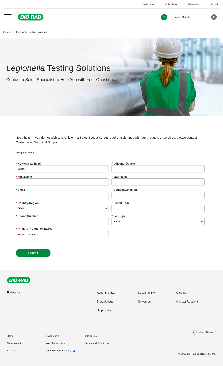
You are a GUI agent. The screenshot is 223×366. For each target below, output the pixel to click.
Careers (181, 292)
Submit (33, 253)
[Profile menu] (199, 17)
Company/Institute (125, 189)
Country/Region (27, 203)
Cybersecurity (14, 343)
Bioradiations (105, 301)
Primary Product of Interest (35, 228)
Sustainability (146, 292)
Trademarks (52, 335)
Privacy (11, 350)
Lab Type (119, 216)
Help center (104, 310)
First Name (24, 176)
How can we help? (29, 163)
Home (6, 32)
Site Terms (91, 335)
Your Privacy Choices (58, 350)
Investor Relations (187, 301)
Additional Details (123, 163)
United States (204, 332)
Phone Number (27, 216)
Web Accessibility (55, 343)
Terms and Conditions (97, 343)
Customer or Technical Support (37, 142)
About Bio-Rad (106, 292)
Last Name (120, 176)
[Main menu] (7, 16)
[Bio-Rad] (18, 280)
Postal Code (121, 203)
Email (20, 189)
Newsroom (144, 301)
